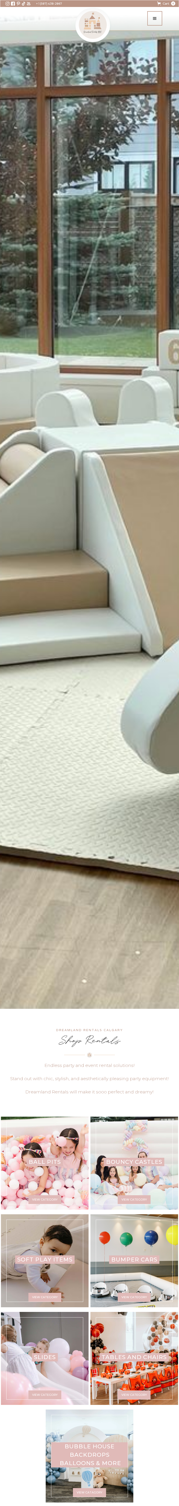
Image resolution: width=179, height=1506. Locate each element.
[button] (166, 3)
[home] (92, 25)
